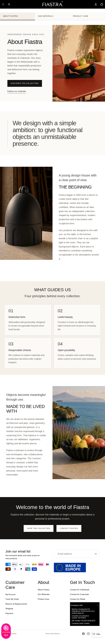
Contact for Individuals (79, 589)
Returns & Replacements (16, 604)
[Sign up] (95, 554)
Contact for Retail (77, 599)
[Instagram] (88, 633)
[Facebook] (83, 633)
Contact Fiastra (69, 528)
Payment (9, 613)
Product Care (80, 16)
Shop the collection (38, 528)
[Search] (9, 4)
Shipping (9, 608)
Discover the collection (25, 83)
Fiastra (13, 634)
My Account (10, 594)
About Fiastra (10, 16)
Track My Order (12, 599)
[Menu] (3, 4)
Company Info (77, 605)
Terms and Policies (53, 634)
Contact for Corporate (79, 594)
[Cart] (102, 4)
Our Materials (45, 16)
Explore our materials (16, 91)
